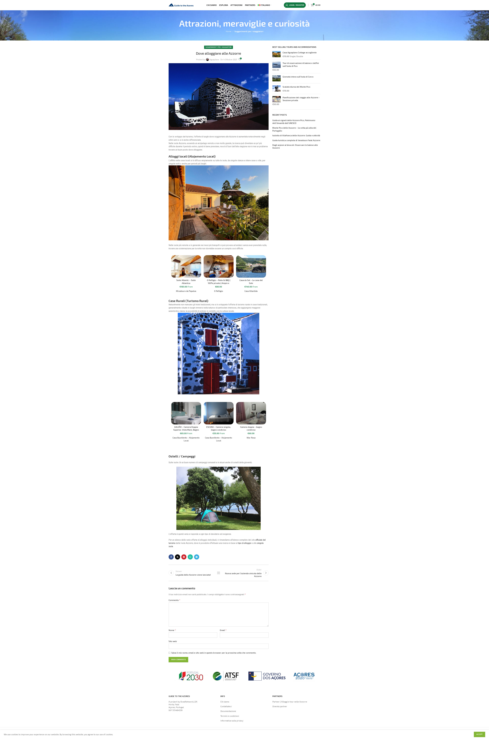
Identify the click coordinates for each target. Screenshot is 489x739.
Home (228, 31)
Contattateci (226, 706)
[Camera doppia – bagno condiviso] (251, 413)
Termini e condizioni (229, 716)
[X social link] (177, 556)
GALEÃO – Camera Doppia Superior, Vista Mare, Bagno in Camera (186, 430)
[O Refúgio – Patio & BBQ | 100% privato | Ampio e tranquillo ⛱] (219, 266)
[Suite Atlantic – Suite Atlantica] (186, 266)
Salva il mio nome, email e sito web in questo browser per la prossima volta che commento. (213, 652)
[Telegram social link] (196, 556)
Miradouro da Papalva (186, 291)
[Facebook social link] (171, 556)
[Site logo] (181, 5)
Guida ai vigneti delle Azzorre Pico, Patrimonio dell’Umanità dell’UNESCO (293, 121)
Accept (479, 734)
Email (223, 630)
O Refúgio (218, 291)
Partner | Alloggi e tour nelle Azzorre (289, 701)
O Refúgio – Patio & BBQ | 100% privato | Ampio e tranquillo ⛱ (218, 283)
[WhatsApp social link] (190, 556)
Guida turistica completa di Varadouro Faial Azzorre (296, 140)
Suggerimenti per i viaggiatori (248, 31)
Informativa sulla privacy (231, 720)
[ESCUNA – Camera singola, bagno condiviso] (219, 413)
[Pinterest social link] (183, 556)
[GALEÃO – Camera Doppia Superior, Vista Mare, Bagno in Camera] (186, 413)
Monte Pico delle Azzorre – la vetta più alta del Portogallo (294, 129)
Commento (174, 600)
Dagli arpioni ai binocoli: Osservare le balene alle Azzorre (295, 146)
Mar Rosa (251, 437)
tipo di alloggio (244, 543)
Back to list (218, 572)
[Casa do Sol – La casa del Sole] (251, 266)
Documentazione (228, 711)
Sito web (173, 641)
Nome (172, 630)
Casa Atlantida (250, 291)
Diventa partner (279, 706)
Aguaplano (214, 59)
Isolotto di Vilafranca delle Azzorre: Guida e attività (296, 135)
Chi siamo (224, 701)
